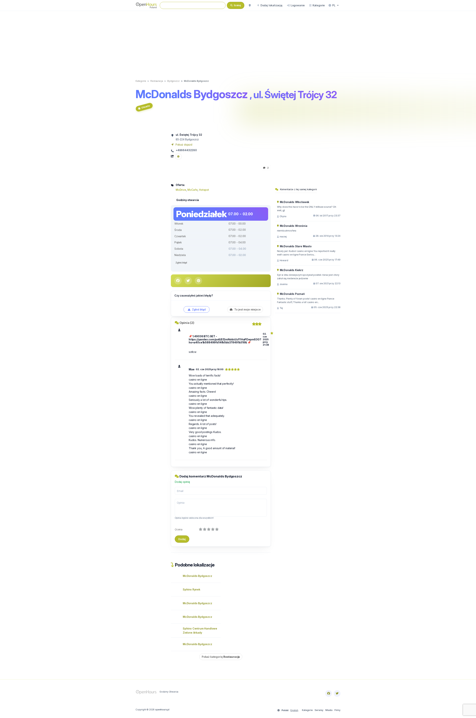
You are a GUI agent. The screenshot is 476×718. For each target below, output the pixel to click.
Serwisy (319, 710)
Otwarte (145, 106)
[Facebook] (328, 693)
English (294, 710)
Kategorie (307, 710)
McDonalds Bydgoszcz (197, 575)
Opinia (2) (186, 323)
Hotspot (204, 189)
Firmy (337, 710)
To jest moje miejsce (247, 309)
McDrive (181, 189)
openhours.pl (162, 709)
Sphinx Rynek (191, 589)
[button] (333, 5)
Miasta (328, 710)
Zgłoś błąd (181, 262)
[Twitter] (337, 693)
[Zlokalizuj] (249, 5)
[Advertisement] (238, 41)
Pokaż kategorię (221, 656)
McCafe (192, 189)
